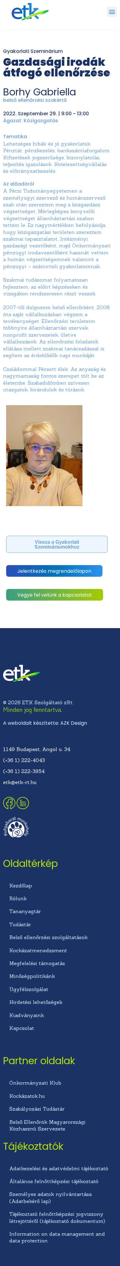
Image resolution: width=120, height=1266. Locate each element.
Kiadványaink (26, 1015)
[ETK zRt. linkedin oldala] (23, 807)
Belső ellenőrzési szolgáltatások (48, 937)
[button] (112, 12)
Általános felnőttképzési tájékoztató (53, 1181)
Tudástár (20, 924)
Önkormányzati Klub (35, 1083)
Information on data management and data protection (57, 1237)
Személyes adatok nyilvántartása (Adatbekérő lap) (50, 1197)
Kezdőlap (20, 886)
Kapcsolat (21, 1028)
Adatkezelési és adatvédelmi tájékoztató (58, 1168)
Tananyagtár (25, 911)
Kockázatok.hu (27, 1096)
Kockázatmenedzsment (38, 950)
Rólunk (18, 898)
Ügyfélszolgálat (28, 989)
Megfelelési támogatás (37, 963)
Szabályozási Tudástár (37, 1109)
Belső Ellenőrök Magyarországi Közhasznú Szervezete (47, 1125)
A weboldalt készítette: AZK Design (45, 723)
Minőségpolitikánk (32, 976)
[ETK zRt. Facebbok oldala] (10, 807)
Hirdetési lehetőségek (35, 1002)
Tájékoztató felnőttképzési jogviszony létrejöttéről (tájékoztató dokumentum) (57, 1217)
